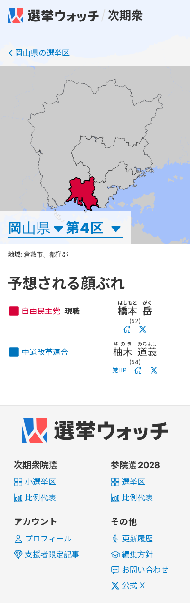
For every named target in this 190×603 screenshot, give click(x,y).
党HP (119, 370)
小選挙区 (40, 482)
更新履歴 (137, 538)
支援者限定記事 (52, 554)
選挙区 (133, 482)
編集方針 (137, 554)
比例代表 (40, 497)
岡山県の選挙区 (42, 53)
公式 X (133, 585)
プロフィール (48, 538)
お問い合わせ (145, 570)
